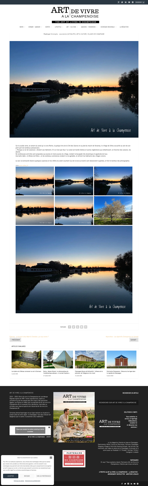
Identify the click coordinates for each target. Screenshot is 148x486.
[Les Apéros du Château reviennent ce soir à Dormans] (26, 359)
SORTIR (47, 27)
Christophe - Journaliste (59, 34)
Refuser (27, 476)
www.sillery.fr (23, 165)
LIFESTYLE (58, 27)
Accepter (11, 476)
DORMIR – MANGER (34, 27)
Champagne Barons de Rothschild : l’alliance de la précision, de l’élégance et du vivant (89, 372)
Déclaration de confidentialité (32, 481)
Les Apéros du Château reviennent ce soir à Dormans (26, 371)
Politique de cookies (19, 481)
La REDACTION (133, 472)
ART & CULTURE (81, 34)
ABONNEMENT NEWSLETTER (116, 474)
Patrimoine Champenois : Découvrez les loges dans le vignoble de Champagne (121, 372)
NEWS (21, 27)
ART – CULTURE (71, 27)
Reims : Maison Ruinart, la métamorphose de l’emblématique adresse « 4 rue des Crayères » (56, 372)
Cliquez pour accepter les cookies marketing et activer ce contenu (30, 430)
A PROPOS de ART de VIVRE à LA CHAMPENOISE (113, 472)
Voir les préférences (44, 476)
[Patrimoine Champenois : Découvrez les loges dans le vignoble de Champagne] (121, 359)
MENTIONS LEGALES (132, 474)
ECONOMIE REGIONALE (108, 27)
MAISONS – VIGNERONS (88, 27)
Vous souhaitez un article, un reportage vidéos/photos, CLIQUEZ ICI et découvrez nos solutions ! (131, 422)
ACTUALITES (72, 34)
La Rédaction (124, 27)
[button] (51, 458)
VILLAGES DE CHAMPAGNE (95, 34)
